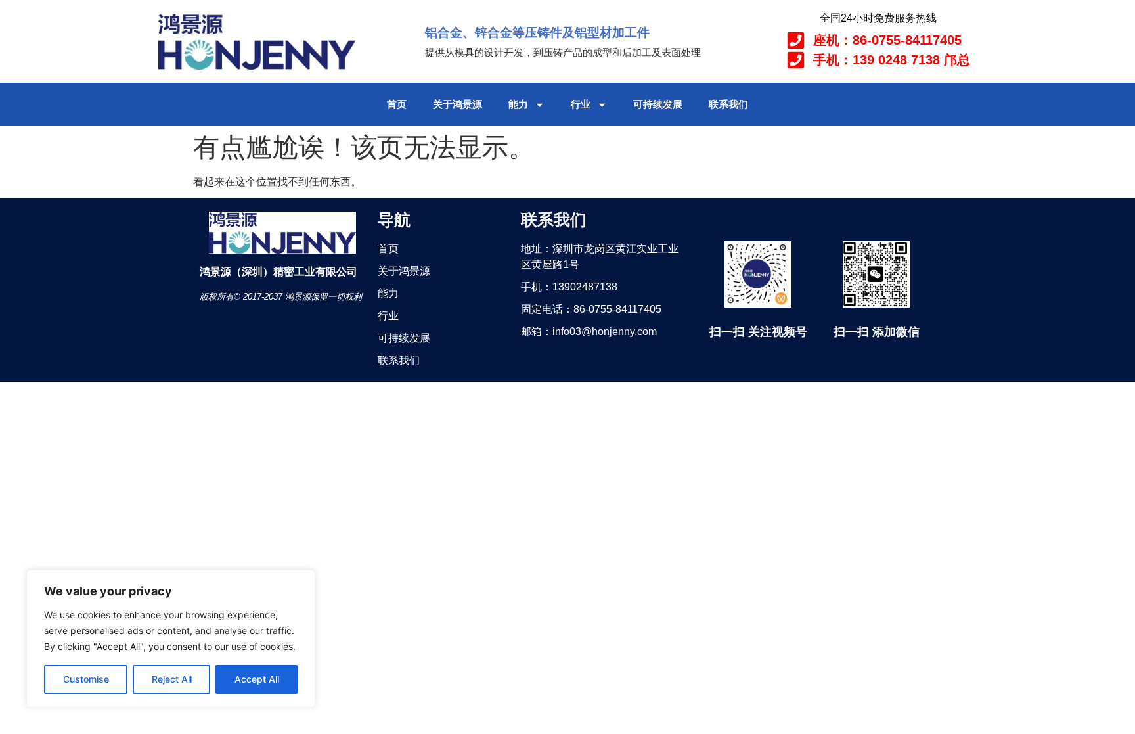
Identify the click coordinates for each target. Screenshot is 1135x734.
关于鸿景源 (457, 104)
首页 (397, 104)
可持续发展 (657, 104)
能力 (518, 104)
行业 (580, 104)
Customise (86, 679)
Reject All (172, 679)
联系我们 (728, 104)
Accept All (256, 679)
